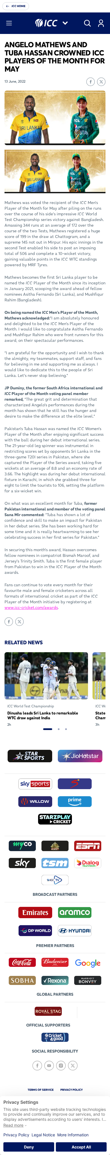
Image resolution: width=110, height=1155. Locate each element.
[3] (66, 729)
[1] (47, 729)
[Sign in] (100, 23)
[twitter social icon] (73, 1065)
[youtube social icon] (49, 1065)
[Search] (87, 23)
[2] (59, 729)
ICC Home (18, 6)
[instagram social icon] (61, 1065)
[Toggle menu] (9, 23)
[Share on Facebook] (90, 82)
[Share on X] (101, 82)
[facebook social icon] (37, 1065)
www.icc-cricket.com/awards (31, 607)
